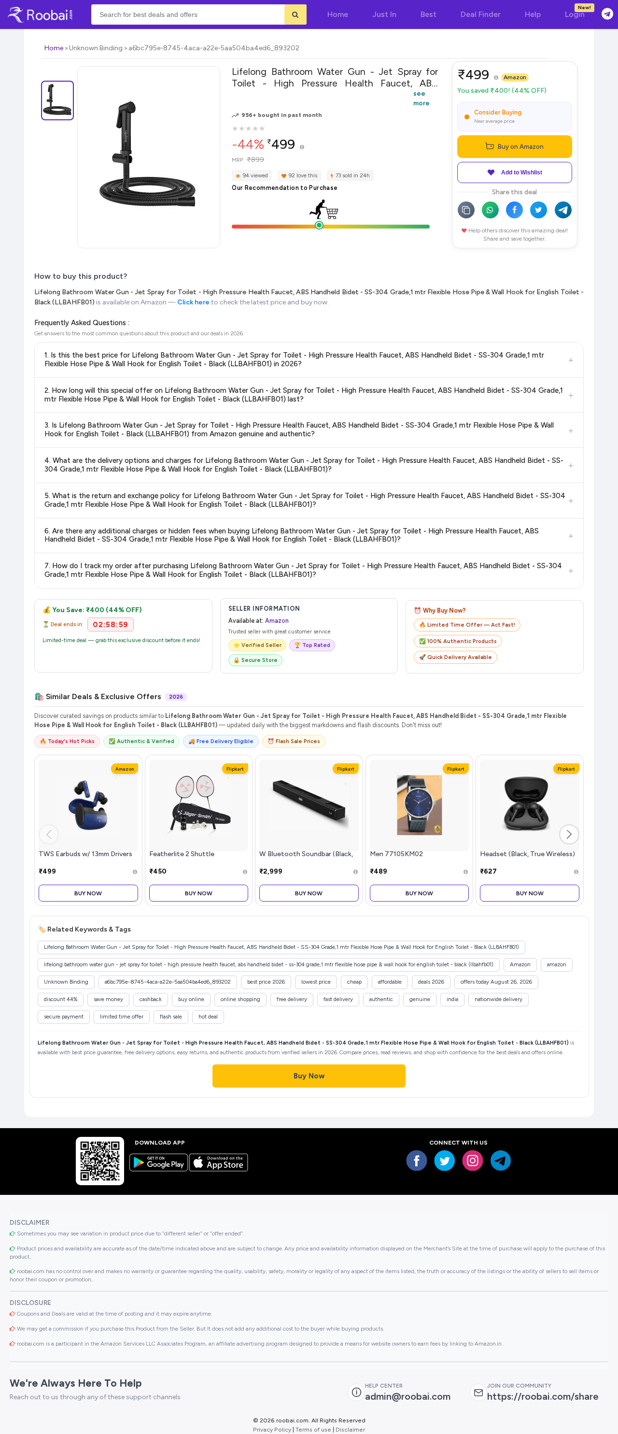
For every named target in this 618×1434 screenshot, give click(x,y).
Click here (193, 302)
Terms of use (313, 1429)
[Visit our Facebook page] (416, 1160)
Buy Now (88, 893)
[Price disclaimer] (302, 147)
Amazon (515, 77)
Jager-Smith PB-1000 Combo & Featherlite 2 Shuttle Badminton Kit (197, 854)
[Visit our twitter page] (444, 1160)
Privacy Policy (272, 1429)
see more (421, 98)
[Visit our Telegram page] (500, 1160)
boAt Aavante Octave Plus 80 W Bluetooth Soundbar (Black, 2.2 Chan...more (306, 854)
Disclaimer (350, 1429)
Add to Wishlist (521, 172)
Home (53, 48)
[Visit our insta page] (472, 1160)
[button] (569, 834)
